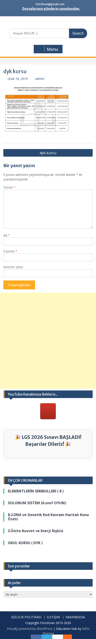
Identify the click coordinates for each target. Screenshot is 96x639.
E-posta (10, 251)
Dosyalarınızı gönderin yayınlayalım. (51, 9)
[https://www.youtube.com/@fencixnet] (48, 411)
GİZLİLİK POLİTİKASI (26, 617)
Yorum (9, 187)
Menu (52, 49)
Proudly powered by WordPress (29, 629)
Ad (6, 235)
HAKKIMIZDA (75, 617)
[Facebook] (36, 637)
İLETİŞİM (53, 617)
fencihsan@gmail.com (50, 4)
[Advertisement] (48, 341)
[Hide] (69, 637)
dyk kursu (48, 152)
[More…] (65, 637)
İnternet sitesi (13, 267)
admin (39, 79)
